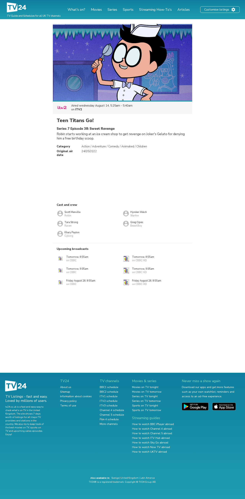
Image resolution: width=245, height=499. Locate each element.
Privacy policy (68, 401)
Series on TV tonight (145, 396)
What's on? (76, 9)
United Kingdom (129, 477)
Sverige (115, 477)
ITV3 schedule (109, 405)
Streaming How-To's (155, 9)
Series (112, 9)
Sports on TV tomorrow (146, 410)
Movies (96, 9)
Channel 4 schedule (112, 410)
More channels (109, 424)
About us (65, 387)
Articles (183, 9)
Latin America (147, 477)
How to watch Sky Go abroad (150, 442)
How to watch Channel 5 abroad (152, 433)
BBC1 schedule (109, 387)
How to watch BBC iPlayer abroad (153, 424)
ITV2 (78, 109)
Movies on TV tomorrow (147, 392)
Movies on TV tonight (145, 387)
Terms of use (68, 405)
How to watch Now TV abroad (151, 447)
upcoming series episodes (28, 431)
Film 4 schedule (109, 419)
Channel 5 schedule (112, 415)
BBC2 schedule (109, 392)
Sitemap (65, 392)
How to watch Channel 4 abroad (152, 429)
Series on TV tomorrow (146, 401)
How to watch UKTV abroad (149, 452)
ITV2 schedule (109, 401)
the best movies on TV (17, 427)
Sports (128, 9)
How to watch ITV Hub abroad (151, 438)
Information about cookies (76, 396)
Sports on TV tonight (145, 405)
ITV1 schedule (109, 396)
